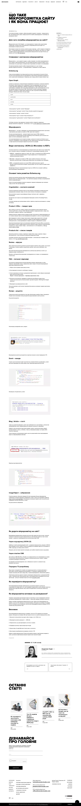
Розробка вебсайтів (21, 786)
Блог (36, 1)
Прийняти (70, 804)
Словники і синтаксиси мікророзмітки (62, 38)
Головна (10, 12)
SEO (11, 727)
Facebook (69, 780)
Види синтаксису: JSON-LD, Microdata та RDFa (63, 40)
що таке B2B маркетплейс (22, 238)
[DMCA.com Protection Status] (68, 796)
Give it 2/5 (26, 642)
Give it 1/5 (25, 642)
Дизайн (18, 794)
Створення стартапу (21, 790)
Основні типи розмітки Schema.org (64, 42)
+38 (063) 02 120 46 (56, 784)
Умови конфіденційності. (43, 804)
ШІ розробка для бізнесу (22, 788)
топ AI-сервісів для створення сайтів (41, 123)
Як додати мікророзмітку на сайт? (64, 43)
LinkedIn (70, 784)
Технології (41, 1)
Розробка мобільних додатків (23, 782)
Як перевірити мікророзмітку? (63, 45)
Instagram (69, 782)
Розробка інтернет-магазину (23, 784)
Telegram (69, 786)
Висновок (60, 49)
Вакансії (53, 1)
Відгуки (24, 1)
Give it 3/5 (27, 642)
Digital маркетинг (20, 792)
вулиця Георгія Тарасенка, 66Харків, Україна (58, 781)
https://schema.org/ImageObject (16, 499)
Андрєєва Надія (47, 649)
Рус (66, 1)
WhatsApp (69, 787)
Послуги (30, 1)
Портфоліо (18, 1)
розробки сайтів (36, 577)
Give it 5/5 (29, 642)
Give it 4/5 (28, 642)
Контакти (58, 1)
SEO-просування (21, 53)
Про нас (48, 1)
